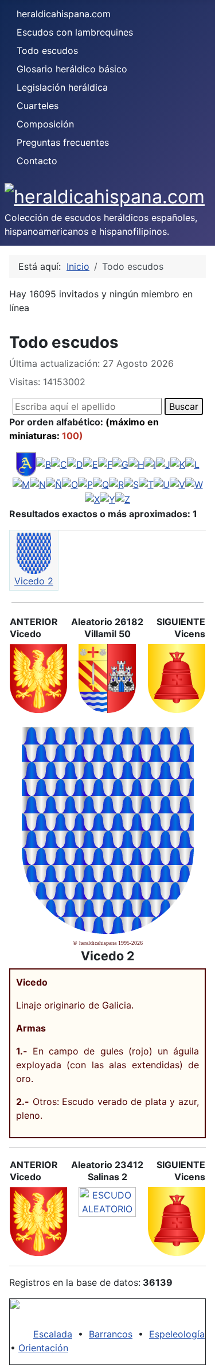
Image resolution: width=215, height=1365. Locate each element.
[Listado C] (59, 464)
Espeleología (177, 1334)
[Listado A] (26, 464)
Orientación (43, 1348)
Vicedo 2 (33, 581)
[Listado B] (43, 464)
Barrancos (110, 1334)
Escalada (52, 1334)
